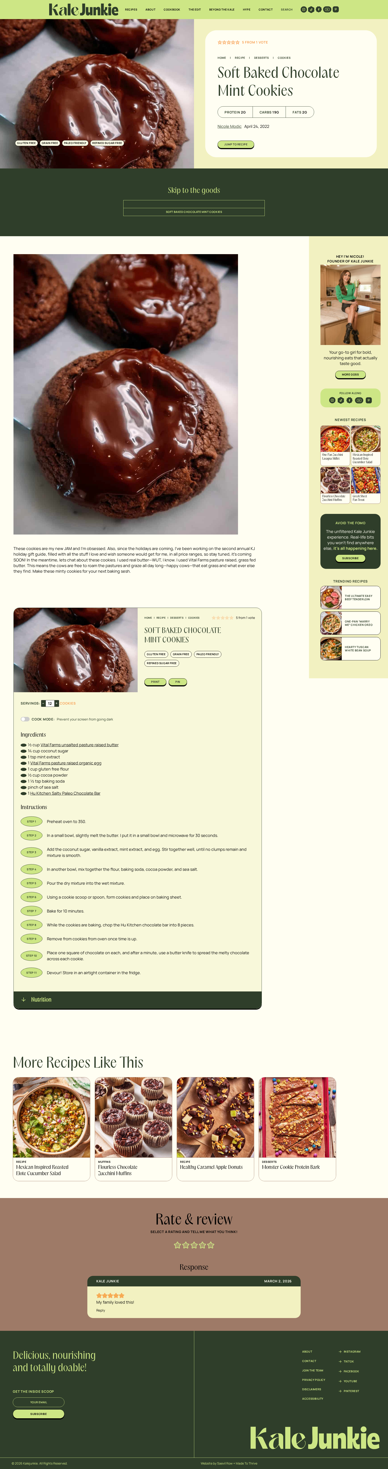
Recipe (240, 58)
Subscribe (38, 1414)
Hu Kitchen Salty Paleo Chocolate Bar (65, 793)
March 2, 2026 (278, 1281)
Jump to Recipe (235, 144)
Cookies (284, 58)
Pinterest (351, 1391)
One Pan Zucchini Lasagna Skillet (332, 457)
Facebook (351, 1371)
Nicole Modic (230, 126)
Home (222, 58)
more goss (350, 374)
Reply (100, 1310)
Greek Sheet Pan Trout (360, 498)
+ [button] (56, 703)
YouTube (350, 1381)
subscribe (350, 558)
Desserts (261, 58)
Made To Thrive (246, 1463)
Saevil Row (225, 1463)
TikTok (349, 1361)
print (155, 682)
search (287, 9)
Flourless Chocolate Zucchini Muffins (333, 498)
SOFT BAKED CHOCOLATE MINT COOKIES (194, 212)
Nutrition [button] (40, 1000)
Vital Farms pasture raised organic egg (65, 763)
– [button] (43, 703)
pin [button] (177, 682)
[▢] (23, 744)
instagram (352, 1351)
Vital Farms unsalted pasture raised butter (80, 744)
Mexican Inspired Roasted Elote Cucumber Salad (363, 459)
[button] (220, 42)
